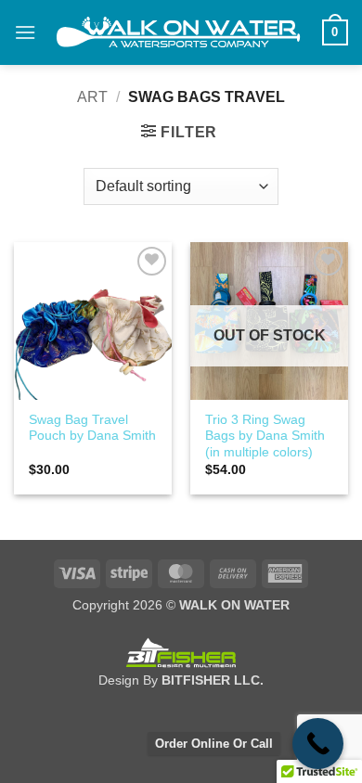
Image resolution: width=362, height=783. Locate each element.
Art (92, 97)
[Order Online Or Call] (317, 743)
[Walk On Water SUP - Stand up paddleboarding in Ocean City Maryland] (179, 32)
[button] (25, 32)
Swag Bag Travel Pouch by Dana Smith (92, 428)
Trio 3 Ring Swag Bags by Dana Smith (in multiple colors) (265, 436)
